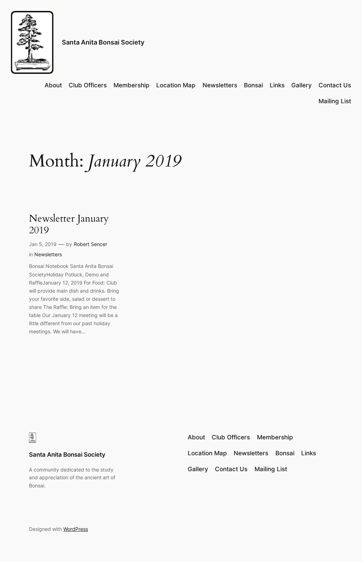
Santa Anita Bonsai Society (103, 42)
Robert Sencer (90, 244)
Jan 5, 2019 (43, 244)
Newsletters (48, 254)
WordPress (75, 529)
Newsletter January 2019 (69, 224)
